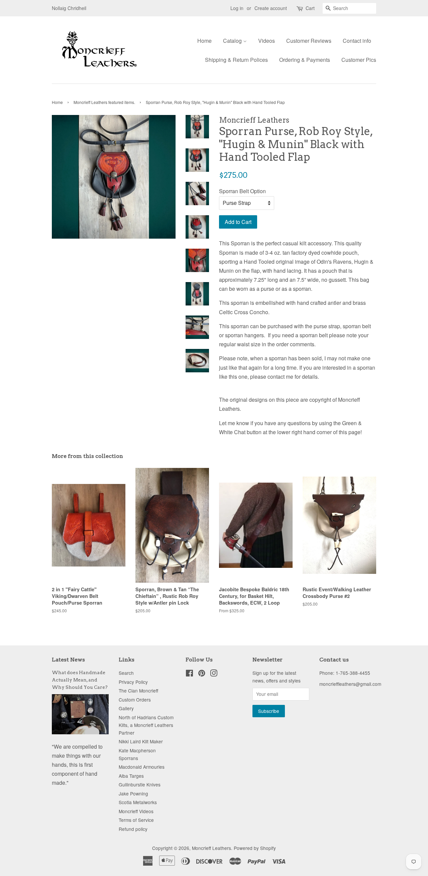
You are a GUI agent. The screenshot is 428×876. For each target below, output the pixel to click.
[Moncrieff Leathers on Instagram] (213, 674)
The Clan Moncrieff (138, 690)
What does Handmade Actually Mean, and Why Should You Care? (80, 680)
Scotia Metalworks (138, 802)
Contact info (357, 40)
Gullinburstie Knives (139, 784)
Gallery (126, 708)
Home (204, 40)
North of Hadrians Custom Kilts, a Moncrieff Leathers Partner (146, 725)
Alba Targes (131, 775)
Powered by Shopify (255, 848)
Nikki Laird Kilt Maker (141, 741)
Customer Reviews (308, 40)
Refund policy (133, 829)
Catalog (233, 40)
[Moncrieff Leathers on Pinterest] (201, 674)
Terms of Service (136, 820)
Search (126, 672)
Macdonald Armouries (142, 766)
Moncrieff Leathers (211, 848)
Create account (270, 8)
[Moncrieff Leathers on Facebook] (189, 674)
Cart (310, 8)
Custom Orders (135, 699)
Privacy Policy (133, 681)
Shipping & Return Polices (236, 60)
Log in (236, 8)
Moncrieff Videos (136, 811)
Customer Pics (358, 60)
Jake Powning (133, 793)
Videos (266, 40)
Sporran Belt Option (242, 191)
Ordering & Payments (304, 60)
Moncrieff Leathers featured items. (104, 102)
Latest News (68, 659)
